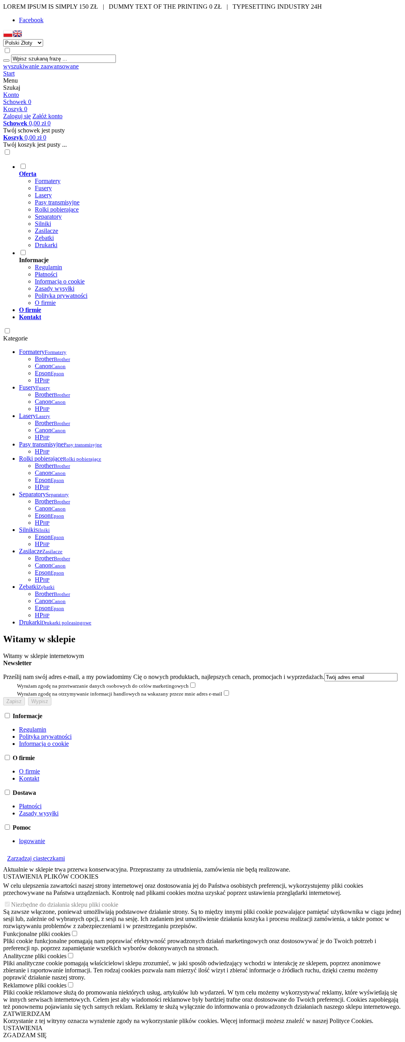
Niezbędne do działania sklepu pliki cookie (64, 904)
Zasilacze (46, 230)
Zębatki (44, 237)
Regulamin (48, 267)
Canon (50, 366)
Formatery (48, 181)
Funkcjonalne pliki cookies (36, 933)
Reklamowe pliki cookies (34, 985)
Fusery (43, 188)
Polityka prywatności (61, 295)
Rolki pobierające (57, 209)
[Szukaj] (6, 60)
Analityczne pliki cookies (34, 956)
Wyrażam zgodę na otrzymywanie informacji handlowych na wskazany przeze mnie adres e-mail (119, 694)
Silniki (43, 223)
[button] (8, 35)
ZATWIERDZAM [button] (26, 1013)
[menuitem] (210, 206)
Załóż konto (47, 116)
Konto (11, 94)
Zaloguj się (17, 116)
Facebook (31, 20)
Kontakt (29, 778)
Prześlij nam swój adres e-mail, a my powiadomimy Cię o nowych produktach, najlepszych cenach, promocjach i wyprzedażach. (163, 676)
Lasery (43, 195)
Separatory (48, 216)
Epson (49, 373)
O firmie (45, 302)
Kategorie (15, 338)
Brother (52, 359)
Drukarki (46, 245)
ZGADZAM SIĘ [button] (25, 1035)
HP (42, 380)
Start (9, 73)
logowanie (32, 841)
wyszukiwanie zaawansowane (41, 66)
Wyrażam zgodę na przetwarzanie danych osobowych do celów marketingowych (103, 686)
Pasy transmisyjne (57, 202)
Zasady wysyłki (54, 288)
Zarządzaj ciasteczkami (36, 858)
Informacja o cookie (60, 281)
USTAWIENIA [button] (23, 1028)
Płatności (46, 274)
